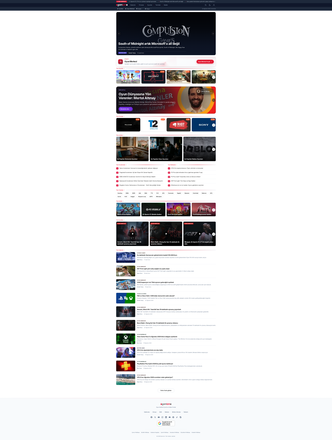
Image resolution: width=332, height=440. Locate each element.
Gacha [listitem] (119, 196)
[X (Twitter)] (155, 417)
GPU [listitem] (211, 193)
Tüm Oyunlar (119, 68)
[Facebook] (151, 417)
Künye (154, 412)
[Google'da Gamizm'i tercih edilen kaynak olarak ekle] (166, 423)
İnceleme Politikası (174, 432)
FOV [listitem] (157, 193)
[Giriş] (214, 5)
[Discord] (169, 417)
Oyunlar (149, 5)
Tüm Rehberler (172, 164)
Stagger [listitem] (133, 196)
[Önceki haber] (119, 33)
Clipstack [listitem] (186, 193)
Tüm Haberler (120, 250)
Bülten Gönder (176, 412)
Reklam (167, 412)
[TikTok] (176, 417)
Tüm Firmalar (119, 116)
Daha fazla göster (166, 390)
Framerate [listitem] (171, 193)
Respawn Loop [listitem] (142, 196)
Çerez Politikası (136, 432)
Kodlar (166, 5)
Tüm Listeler (119, 135)
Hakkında (147, 412)
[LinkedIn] (166, 417)
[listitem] (128, 77)
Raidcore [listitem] (204, 193)
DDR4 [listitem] (127, 193)
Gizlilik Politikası (145, 432)
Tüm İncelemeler (120, 164)
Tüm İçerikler (119, 220)
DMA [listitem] (145, 193)
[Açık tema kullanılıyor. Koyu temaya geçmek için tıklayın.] (210, 5)
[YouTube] (158, 417)
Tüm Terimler (119, 190)
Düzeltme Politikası (185, 432)
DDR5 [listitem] (133, 193)
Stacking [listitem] (120, 193)
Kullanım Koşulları (155, 432)
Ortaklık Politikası (196, 432)
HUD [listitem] (125, 196)
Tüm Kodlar (119, 201)
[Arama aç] (206, 5)
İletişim (186, 412)
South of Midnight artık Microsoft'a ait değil (171, 1)
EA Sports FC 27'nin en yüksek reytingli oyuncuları (142, 1)
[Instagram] (162, 417)
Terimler (158, 5)
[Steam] (180, 417)
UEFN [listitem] (151, 196)
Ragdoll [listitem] (179, 193)
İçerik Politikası (164, 432)
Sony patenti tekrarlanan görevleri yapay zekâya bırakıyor (202, 1)
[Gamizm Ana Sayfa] (121, 5)
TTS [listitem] (152, 193)
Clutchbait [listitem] (195, 193)
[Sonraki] (213, 33)
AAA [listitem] (140, 193)
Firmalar (141, 5)
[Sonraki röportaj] (213, 100)
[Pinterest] (173, 417)
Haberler (133, 5)
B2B (160, 412)
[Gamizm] (166, 404)
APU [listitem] (163, 193)
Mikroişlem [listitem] (159, 196)
